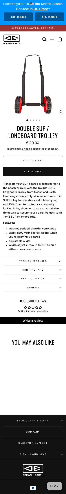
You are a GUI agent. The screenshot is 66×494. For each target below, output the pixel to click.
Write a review (33, 320)
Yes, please (18, 16)
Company (33, 432)
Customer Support (32, 443)
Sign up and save (33, 454)
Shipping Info (33, 270)
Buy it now (33, 171)
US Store (41, 9)
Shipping (27, 148)
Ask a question (33, 278)
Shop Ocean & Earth (33, 420)
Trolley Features (33, 261)
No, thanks (49, 16)
